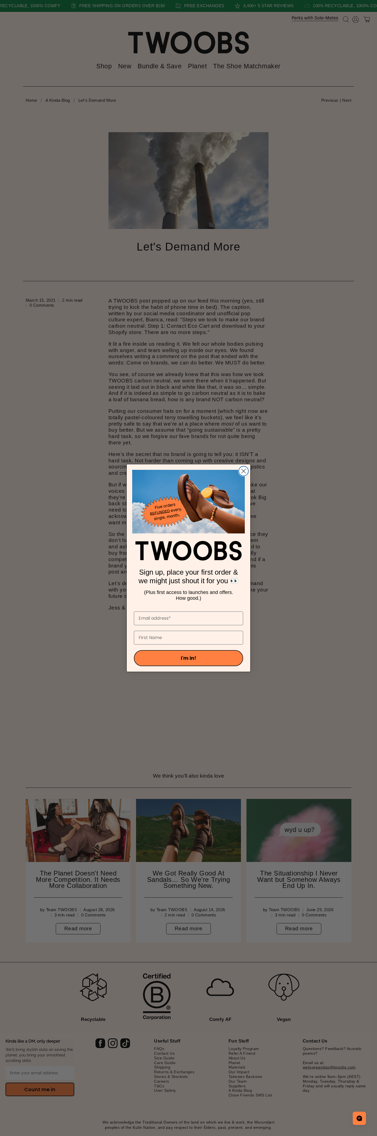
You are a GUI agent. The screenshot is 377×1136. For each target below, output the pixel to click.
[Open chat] (359, 1118)
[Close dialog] (243, 471)
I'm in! (188, 658)
